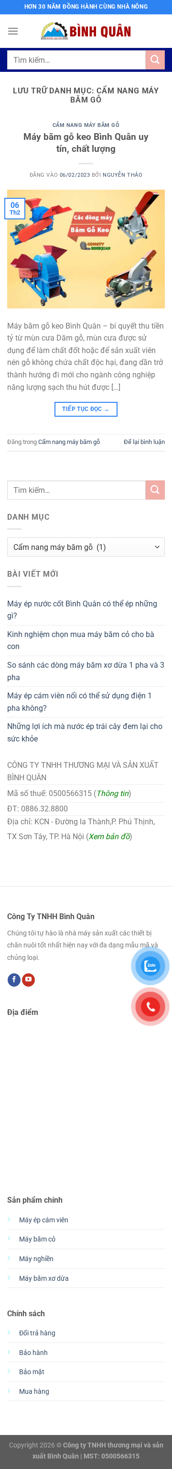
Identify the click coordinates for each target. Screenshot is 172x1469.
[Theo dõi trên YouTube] (28, 980)
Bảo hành (33, 1353)
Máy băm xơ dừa (44, 1279)
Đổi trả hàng (37, 1333)
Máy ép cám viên (43, 1220)
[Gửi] (155, 59)
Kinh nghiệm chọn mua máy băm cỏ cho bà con (80, 640)
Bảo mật (31, 1372)
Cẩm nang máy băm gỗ (86, 125)
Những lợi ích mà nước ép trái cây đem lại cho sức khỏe (84, 732)
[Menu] (13, 31)
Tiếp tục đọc (85, 409)
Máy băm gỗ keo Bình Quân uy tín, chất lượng (86, 142)
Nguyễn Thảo (122, 175)
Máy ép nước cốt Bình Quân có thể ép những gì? (82, 610)
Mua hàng (34, 1392)
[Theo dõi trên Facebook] (14, 980)
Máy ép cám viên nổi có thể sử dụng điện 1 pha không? (79, 702)
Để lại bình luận (144, 441)
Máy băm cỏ (37, 1239)
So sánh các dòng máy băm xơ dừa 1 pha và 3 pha (85, 671)
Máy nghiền (36, 1259)
